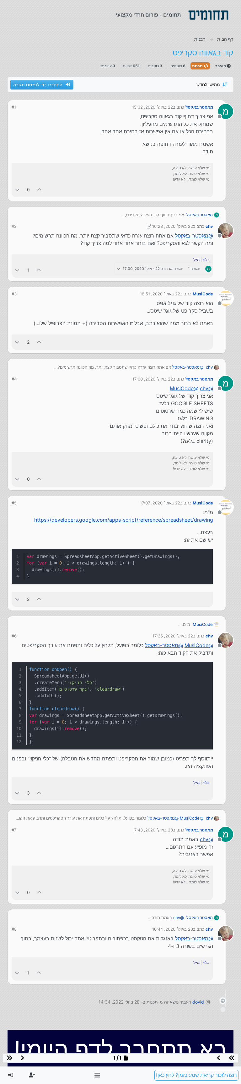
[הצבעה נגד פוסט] (17, 189)
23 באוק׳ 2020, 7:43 (153, 829)
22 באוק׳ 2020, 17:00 (152, 378)
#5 (14, 502)
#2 (14, 226)
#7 (14, 829)
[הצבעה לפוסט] (39, 189)
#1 (14, 107)
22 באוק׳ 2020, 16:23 (172, 226)
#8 (14, 929)
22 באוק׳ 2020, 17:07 (160, 502)
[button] (97, 1075)
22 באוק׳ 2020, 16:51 (160, 293)
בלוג (206, 259)
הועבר (221, 66)
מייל (196, 259)
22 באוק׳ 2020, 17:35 (173, 635)
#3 (14, 293)
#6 (14, 635)
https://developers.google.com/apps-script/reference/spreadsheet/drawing (123, 520)
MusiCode (203, 293)
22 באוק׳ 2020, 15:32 (152, 107)
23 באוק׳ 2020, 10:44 (172, 929)
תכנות (198, 66)
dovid (198, 1002)
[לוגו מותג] (208, 15)
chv (209, 226)
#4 (14, 378)
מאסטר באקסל (199, 107)
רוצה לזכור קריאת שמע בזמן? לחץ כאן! (196, 1075)
